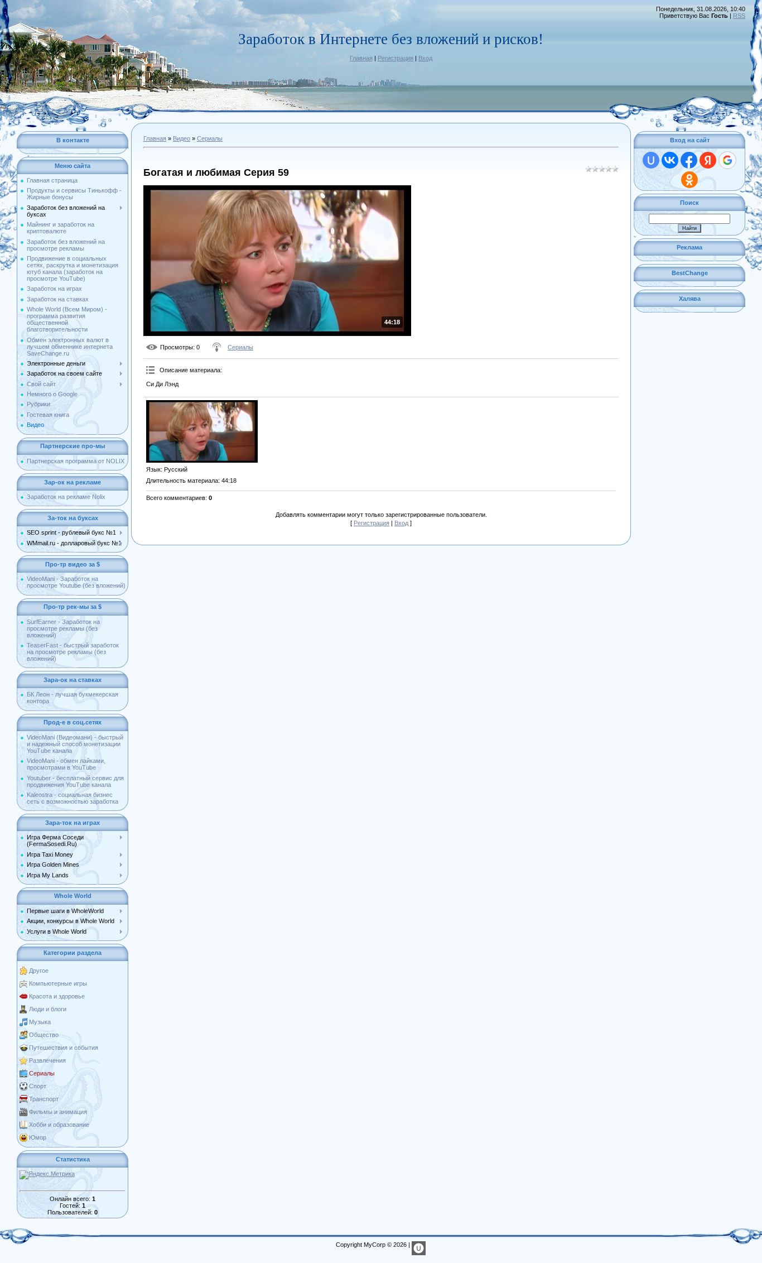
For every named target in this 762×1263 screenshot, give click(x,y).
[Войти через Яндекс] (708, 160)
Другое (39, 970)
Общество (44, 1034)
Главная (361, 58)
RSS (739, 15)
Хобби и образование (59, 1124)
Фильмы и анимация (58, 1111)
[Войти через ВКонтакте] (670, 160)
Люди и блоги (47, 1009)
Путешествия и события (63, 1047)
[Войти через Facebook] (689, 160)
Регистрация (395, 58)
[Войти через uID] (651, 160)
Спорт (37, 1086)
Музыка (40, 1022)
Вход (425, 58)
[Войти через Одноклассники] (689, 179)
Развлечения (47, 1060)
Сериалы (42, 1073)
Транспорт (44, 1099)
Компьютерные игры (58, 983)
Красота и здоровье (57, 996)
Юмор (37, 1137)
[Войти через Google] (727, 160)
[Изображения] (202, 431)
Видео (181, 138)
